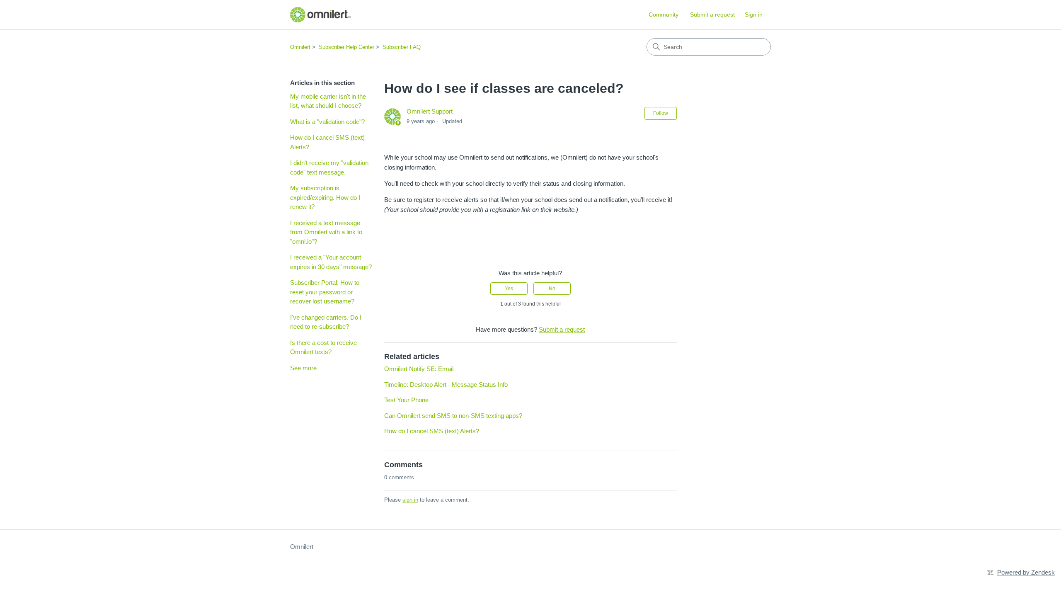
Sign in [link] (754, 14)
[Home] (320, 14)
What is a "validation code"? (327, 121)
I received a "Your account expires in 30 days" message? (331, 262)
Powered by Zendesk (1026, 572)
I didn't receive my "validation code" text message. (329, 167)
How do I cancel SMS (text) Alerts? (327, 142)
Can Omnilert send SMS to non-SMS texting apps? (453, 415)
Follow (660, 113)
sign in (410, 500)
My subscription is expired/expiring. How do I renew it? (325, 197)
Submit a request (712, 14)
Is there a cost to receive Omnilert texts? (323, 347)
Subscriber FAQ (402, 47)
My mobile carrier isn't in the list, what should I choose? (328, 101)
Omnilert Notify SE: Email (418, 368)
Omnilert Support (430, 111)
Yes (509, 288)
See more (303, 367)
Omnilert (300, 47)
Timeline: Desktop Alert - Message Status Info (446, 384)
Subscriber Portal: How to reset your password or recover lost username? (324, 292)
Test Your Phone (406, 399)
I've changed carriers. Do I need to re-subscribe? (325, 322)
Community (663, 14)
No (552, 288)
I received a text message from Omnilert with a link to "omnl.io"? (326, 232)
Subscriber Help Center (346, 47)
